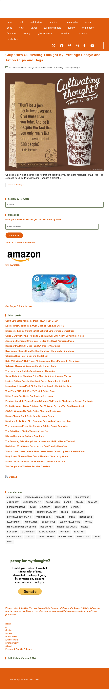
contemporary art (46, 512)
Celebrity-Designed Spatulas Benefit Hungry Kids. (30, 366)
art (10, 67)
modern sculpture (67, 527)
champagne (61, 507)
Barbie (67, 502)
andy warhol (63, 497)
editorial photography (19, 517)
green (72, 517)
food (38, 67)
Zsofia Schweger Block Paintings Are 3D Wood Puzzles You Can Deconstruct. (44, 406)
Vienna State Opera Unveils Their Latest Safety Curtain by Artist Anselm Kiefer (45, 451)
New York (12, 532)
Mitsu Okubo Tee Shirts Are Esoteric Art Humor (29, 396)
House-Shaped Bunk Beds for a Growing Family (29, 416)
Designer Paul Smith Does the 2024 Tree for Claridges (32, 346)
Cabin (33, 507)
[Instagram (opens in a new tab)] (78, 45)
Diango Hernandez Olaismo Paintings (24, 436)
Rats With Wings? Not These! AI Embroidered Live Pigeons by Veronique (42, 361)
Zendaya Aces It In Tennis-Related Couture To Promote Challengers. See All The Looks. (49, 401)
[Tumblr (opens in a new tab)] (85, 45)
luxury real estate (70, 522)
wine (9, 542)
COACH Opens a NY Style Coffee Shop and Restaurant (33, 411)
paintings (65, 532)
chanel (75, 507)
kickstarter (31, 522)
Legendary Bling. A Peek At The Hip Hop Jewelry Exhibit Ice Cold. (38, 386)
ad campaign (13, 497)
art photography (32, 502)
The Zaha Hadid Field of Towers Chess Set (26, 431)
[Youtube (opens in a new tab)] (93, 45)
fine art (60, 517)
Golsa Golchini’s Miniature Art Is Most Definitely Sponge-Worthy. (38, 376)
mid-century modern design (21, 527)
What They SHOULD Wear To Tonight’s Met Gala (29, 391)
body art (92, 502)
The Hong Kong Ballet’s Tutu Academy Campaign (30, 371)
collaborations (19, 67)
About (8, 646)
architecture (82, 497)
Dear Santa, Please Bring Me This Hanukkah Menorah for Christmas (39, 351)
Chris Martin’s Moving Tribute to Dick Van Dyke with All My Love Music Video (44, 336)
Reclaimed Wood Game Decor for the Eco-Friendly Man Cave (36, 446)
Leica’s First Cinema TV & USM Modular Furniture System (34, 326)
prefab (29, 537)
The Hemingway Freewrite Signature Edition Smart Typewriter (36, 426)
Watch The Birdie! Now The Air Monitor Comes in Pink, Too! (35, 461)
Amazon (55, 608)
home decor (85, 517)
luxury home (48, 522)
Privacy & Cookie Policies (18, 649)
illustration (47, 67)
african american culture (38, 497)
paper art (79, 532)
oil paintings (28, 532)
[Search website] (101, 46)
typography (83, 537)
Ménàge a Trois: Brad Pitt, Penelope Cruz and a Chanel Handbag (38, 421)
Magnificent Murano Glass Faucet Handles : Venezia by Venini (36, 456)
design (31, 67)
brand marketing (16, 507)
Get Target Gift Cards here (18, 306)
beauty (79, 502)
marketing (58, 67)
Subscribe (14, 235)
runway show (65, 537)
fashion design (43, 517)
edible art (77, 512)
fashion (9, 633)
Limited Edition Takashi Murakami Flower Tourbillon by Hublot (37, 381)
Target (77, 608)
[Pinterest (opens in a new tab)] (70, 45)
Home (8, 624)
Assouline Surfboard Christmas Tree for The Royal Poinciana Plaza (39, 341)
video (96, 537)
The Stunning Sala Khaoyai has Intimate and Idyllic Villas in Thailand (40, 441)
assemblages (53, 502)
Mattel (88, 522)
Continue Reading (17, 185)
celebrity (45, 507)
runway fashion (46, 537)
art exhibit (12, 502)
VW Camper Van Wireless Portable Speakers (27, 466)
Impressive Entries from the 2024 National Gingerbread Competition (39, 331)
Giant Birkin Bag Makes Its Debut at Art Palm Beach (31, 321)
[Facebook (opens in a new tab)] (62, 45)
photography (14, 537)
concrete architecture (19, 512)
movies (84, 527)
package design (72, 67)
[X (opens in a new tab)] (54, 45)
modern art (46, 527)
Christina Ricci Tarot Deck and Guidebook (26, 356)
